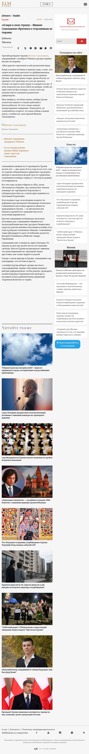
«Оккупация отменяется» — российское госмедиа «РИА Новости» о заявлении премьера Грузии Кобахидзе (26, 501)
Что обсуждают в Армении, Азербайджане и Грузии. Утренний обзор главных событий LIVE (25, 543)
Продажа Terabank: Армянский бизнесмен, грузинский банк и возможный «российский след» (70, 108)
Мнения (71, 247)
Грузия (5, 19)
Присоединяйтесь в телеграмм (69, 344)
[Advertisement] (27, 302)
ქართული (6, 15)
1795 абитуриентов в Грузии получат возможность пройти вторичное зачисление (27, 459)
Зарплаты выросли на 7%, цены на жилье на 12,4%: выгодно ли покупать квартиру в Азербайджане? (23, 586)
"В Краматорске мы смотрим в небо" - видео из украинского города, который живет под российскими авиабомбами (25, 370)
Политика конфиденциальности (38, 729)
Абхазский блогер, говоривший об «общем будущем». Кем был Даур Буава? (27, 671)
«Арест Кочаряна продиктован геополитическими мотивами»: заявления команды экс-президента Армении (24, 415)
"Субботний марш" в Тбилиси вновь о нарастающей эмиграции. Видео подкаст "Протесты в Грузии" (24, 628)
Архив (40, 19)
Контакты (15, 729)
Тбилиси (6, 42)
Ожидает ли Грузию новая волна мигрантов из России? (70, 119)
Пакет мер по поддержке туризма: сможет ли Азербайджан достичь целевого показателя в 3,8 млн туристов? (70, 317)
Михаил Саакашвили (38, 56)
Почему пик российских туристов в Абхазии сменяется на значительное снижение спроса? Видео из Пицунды (71, 93)
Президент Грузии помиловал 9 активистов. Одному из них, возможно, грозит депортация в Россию (26, 713)
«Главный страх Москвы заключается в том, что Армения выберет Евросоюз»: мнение (70, 332)
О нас (4, 729)
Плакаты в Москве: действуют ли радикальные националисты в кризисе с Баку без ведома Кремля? (71, 273)
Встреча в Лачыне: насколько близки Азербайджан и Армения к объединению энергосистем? (70, 303)
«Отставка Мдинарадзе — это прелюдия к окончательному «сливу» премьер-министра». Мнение (69, 288)
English (16, 15)
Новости (71, 144)
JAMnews (6, 38)
